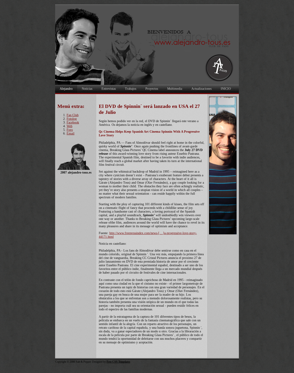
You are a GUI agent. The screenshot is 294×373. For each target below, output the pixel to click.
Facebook (73, 122)
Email (70, 133)
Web (69, 126)
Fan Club (73, 115)
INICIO (226, 88)
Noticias (87, 88)
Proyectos (151, 88)
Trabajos (130, 88)
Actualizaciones (201, 88)
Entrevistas (109, 88)
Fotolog (72, 119)
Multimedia (174, 88)
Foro (70, 130)
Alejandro (66, 88)
